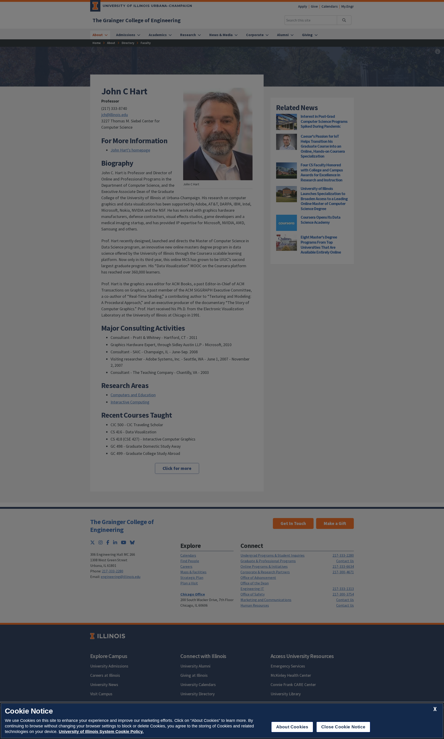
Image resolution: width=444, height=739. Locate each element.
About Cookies (292, 726)
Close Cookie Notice (343, 726)
